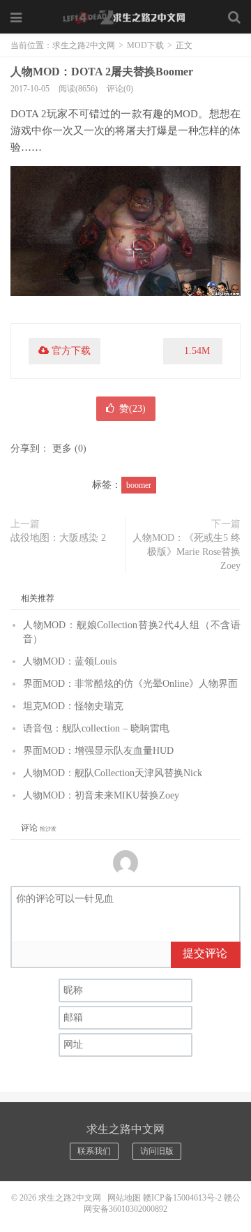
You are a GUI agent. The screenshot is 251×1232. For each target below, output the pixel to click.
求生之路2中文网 (125, 17)
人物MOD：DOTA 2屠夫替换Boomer (101, 71)
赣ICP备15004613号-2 (182, 1198)
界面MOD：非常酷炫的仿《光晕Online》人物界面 (130, 683)
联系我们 (94, 1151)
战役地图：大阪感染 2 (58, 538)
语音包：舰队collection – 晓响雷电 (96, 728)
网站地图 (124, 1198)
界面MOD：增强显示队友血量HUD (98, 750)
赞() (132, 408)
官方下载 (71, 351)
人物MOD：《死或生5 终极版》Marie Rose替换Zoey (186, 552)
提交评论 (205, 953)
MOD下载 (145, 45)
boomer (138, 485)
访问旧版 (157, 1151)
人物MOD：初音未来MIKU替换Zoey (101, 795)
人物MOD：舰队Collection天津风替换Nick (112, 773)
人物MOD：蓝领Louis (69, 661)
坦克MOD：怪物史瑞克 (73, 706)
